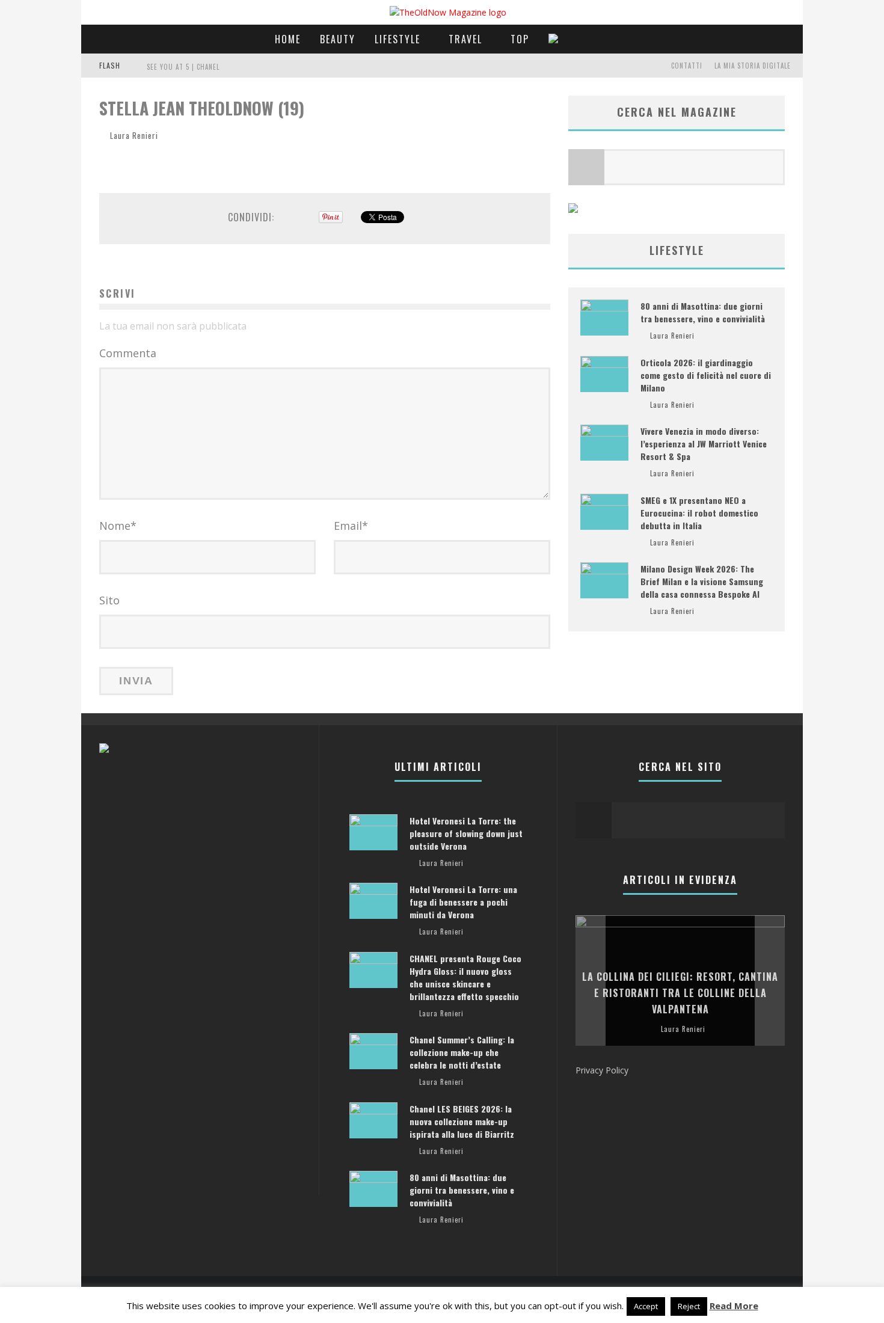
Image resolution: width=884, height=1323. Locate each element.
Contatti (686, 65)
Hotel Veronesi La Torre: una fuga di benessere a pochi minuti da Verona (463, 902)
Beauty (337, 39)
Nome (118, 525)
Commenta (127, 353)
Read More (734, 1306)
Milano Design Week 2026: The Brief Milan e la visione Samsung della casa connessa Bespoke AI (701, 581)
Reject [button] (689, 1306)
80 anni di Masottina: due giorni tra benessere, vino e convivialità (702, 312)
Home (288, 39)
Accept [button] (646, 1306)
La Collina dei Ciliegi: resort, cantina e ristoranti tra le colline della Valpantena (680, 992)
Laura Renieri (134, 135)
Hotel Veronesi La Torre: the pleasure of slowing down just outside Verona (466, 833)
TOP (520, 39)
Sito (109, 600)
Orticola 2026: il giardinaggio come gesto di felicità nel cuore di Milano (705, 375)
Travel (465, 39)
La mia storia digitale (752, 65)
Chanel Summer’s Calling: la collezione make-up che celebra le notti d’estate (462, 1052)
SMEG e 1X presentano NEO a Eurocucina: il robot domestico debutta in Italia (699, 513)
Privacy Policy (602, 1070)
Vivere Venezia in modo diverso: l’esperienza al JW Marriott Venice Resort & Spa (703, 443)
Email (351, 525)
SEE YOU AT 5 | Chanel (183, 67)
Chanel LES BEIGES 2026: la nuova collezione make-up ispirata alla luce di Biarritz (462, 1121)
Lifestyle (397, 39)
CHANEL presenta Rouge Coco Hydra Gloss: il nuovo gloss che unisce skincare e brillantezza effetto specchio (465, 977)
